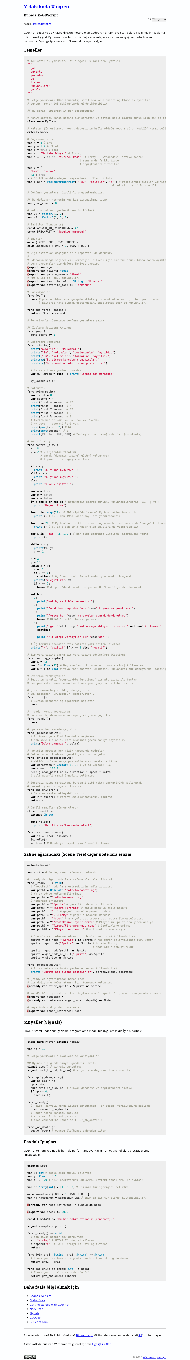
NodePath (36, 1309)
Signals (34, 1313)
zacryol (161, 1357)
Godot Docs (37, 1300)
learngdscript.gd (42, 23)
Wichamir (149, 1357)
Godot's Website (40, 1296)
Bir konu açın (84, 1335)
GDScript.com (39, 1322)
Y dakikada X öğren (46, 6)
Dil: (149, 19)
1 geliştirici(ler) (101, 1344)
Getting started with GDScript (49, 1304)
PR (140, 1335)
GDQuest (36, 1317)
